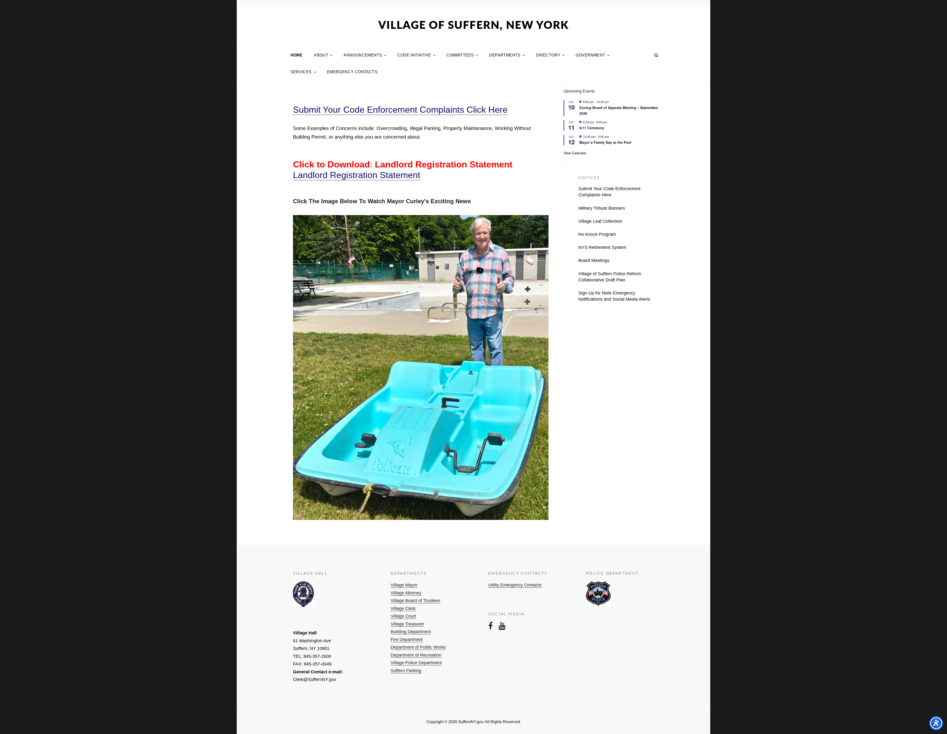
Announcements (363, 55)
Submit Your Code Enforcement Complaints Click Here (400, 110)
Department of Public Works (418, 647)
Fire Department (407, 639)
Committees (460, 55)
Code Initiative (414, 55)
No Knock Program (597, 234)
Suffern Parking (406, 670)
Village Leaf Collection (600, 221)
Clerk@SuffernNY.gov (314, 679)
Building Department (411, 631)
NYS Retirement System (602, 247)
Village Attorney (406, 592)
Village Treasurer (407, 624)
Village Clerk (403, 608)
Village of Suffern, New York (473, 25)
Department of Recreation (416, 655)
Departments (504, 55)
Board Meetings (593, 260)
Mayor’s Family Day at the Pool (605, 142)
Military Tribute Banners (601, 208)
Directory (548, 55)
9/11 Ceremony (591, 127)
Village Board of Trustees (415, 600)
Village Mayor (404, 585)
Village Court (403, 616)
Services (301, 72)
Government (590, 55)
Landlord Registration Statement (356, 175)
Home (297, 55)
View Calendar (575, 152)
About (321, 55)
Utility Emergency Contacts (515, 585)
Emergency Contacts (352, 72)
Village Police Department (416, 662)
